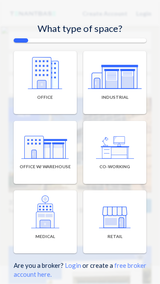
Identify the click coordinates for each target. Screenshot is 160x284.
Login (73, 265)
